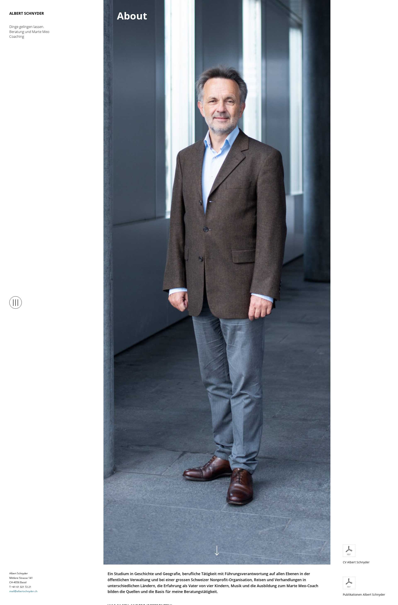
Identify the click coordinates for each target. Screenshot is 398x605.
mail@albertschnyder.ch (23, 591)
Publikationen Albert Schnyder (364, 594)
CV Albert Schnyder (356, 562)
